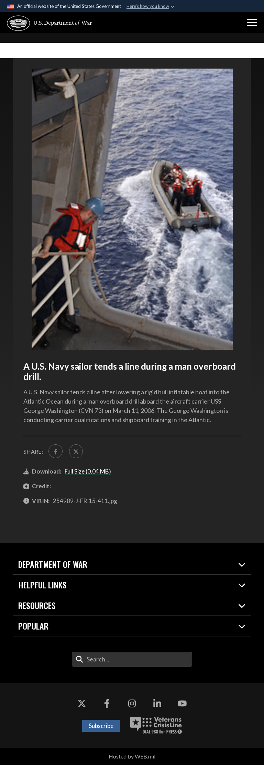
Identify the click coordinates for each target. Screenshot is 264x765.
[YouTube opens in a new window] (182, 703)
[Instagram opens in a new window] (132, 703)
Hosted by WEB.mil (132, 756)
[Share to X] (76, 451)
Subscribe (101, 725)
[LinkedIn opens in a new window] (157, 703)
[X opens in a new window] (81, 703)
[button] (252, 22)
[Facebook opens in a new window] (107, 703)
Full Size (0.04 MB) (88, 471)
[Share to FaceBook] (55, 451)
